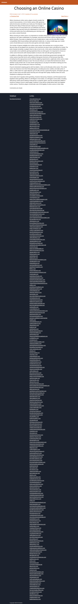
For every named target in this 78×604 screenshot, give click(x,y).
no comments (35, 14)
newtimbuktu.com (35, 124)
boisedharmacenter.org (36, 347)
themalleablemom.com (36, 457)
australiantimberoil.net (36, 208)
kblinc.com (33, 268)
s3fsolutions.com (34, 221)
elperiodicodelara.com (36, 102)
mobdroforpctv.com (35, 363)
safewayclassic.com (35, 139)
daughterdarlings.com (36, 108)
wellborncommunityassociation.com (40, 185)
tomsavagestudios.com (36, 316)
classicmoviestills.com (36, 369)
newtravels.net (34, 133)
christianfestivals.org (35, 482)
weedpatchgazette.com (36, 267)
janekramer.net (34, 466)
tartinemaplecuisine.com (37, 464)
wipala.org (32, 351)
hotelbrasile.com (34, 190)
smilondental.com (35, 290)
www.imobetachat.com (36, 595)
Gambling (27, 14)
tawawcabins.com (35, 252)
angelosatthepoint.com (36, 546)
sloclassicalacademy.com (37, 394)
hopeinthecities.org (35, 360)
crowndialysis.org (34, 309)
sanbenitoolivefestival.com (37, 367)
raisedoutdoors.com (35, 241)
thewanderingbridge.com (37, 455)
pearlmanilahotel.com (36, 164)
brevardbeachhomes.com (37, 223)
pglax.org (32, 500)
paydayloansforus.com (36, 135)
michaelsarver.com (35, 298)
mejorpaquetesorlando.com (37, 281)
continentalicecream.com (37, 405)
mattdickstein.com (35, 597)
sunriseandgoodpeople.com (37, 506)
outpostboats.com (35, 356)
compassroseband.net (36, 564)
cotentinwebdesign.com (36, 201)
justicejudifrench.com (36, 453)
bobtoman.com (34, 168)
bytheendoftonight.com (36, 358)
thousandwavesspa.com (36, 531)
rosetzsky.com (34, 431)
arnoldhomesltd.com (35, 234)
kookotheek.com (34, 177)
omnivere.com (34, 121)
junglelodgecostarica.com (37, 480)
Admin (15, 14)
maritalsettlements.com (36, 493)
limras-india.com (34, 101)
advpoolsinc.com (34, 544)
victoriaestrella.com (35, 530)
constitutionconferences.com (38, 557)
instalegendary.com (35, 146)
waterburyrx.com (34, 542)
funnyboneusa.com (35, 513)
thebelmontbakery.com (36, 137)
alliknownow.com (34, 389)
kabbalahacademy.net (36, 289)
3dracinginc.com (34, 382)
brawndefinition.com (35, 404)
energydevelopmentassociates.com (40, 217)
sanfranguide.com (35, 378)
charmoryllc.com (34, 380)
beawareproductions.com (37, 444)
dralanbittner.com (35, 263)
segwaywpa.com (34, 577)
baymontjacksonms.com (37, 497)
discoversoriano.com (35, 373)
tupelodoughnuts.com (36, 276)
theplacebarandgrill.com (36, 541)
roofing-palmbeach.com (36, 230)
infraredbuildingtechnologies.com (39, 212)
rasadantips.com (34, 122)
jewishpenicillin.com (35, 314)
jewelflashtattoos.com (36, 155)
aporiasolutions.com (35, 575)
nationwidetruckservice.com (38, 524)
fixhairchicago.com (35, 553)
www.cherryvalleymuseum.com (38, 199)
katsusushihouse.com (36, 426)
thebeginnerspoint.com (36, 374)
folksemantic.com (35, 254)
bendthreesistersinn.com (37, 510)
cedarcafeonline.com (35, 115)
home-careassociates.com (37, 342)
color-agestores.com (35, 349)
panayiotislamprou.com (36, 179)
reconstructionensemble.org (38, 517)
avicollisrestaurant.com (36, 537)
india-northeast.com (35, 228)
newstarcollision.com (36, 292)
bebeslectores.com (35, 206)
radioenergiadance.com (36, 175)
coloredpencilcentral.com (37, 236)
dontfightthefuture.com (36, 232)
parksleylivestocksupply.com (38, 345)
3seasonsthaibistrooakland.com (39, 336)
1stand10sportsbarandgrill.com (38, 283)
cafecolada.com (34, 371)
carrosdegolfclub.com (36, 216)
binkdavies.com (34, 409)
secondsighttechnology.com (37, 296)
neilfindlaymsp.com (35, 535)
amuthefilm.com (34, 416)
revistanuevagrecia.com (36, 435)
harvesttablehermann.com (37, 214)
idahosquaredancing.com (37, 250)
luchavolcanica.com (35, 520)
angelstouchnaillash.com (37, 287)
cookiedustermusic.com (36, 515)
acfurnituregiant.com (35, 117)
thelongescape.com (35, 477)
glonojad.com (33, 433)
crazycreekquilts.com (35, 407)
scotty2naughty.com (35, 438)
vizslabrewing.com (35, 261)
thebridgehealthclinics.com (37, 581)
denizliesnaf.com (34, 555)
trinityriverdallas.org (35, 332)
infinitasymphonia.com (36, 422)
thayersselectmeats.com (36, 573)
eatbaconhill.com (34, 128)
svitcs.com (33, 561)
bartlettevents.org (35, 194)
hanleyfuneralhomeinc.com (37, 279)
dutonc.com (33, 475)
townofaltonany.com (35, 499)
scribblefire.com (34, 338)
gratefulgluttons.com (35, 362)
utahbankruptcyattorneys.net (38, 245)
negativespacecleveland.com (38, 502)
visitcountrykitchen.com (36, 484)
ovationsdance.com (35, 323)
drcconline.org (34, 539)
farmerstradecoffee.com (36, 590)
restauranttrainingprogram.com (39, 310)
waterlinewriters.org (35, 583)
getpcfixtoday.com (35, 157)
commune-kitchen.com (36, 415)
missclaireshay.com (35, 99)
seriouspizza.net (34, 562)
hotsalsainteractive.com (36, 111)
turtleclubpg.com (34, 526)
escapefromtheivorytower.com (38, 225)
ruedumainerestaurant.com (37, 429)
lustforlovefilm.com (35, 418)
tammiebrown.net (35, 473)
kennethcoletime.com (36, 458)
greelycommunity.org (36, 427)
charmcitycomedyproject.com (38, 442)
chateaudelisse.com (35, 183)
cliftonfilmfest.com (35, 237)
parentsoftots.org (34, 586)
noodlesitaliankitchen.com (37, 150)
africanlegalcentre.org (36, 424)
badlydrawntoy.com (35, 599)
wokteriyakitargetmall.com (37, 303)
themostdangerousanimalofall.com (39, 385)
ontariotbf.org (33, 144)
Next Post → (64, 16)
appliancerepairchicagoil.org (38, 143)
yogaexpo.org (33, 340)
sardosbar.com (34, 256)
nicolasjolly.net (34, 420)
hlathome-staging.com (36, 301)
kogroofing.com (34, 172)
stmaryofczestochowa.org (37, 451)
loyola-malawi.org (35, 352)
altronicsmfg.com (35, 126)
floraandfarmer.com (35, 219)
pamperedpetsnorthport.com (38, 272)
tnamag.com (33, 570)
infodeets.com (34, 110)
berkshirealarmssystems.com (38, 259)
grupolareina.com (35, 197)
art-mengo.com (34, 469)
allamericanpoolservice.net (37, 312)
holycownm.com (34, 522)
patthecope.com (34, 559)
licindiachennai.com (35, 106)
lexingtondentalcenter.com (37, 305)
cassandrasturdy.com (36, 365)
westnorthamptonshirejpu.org (38, 188)
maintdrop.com (34, 166)
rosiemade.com (34, 274)
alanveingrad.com (35, 488)
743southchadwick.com (36, 227)
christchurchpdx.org (35, 411)
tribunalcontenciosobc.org (37, 393)
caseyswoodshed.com (36, 552)
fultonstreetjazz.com (35, 192)
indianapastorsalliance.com (37, 548)
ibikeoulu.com (34, 447)
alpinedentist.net (34, 174)
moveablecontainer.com (36, 195)
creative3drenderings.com (37, 588)
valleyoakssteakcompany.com (38, 550)
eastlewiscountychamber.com (38, 391)
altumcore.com (34, 566)
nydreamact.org (34, 152)
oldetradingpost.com (35, 203)
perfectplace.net (34, 334)
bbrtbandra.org (34, 159)
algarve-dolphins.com (36, 486)
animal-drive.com (34, 568)
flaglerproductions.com (36, 402)
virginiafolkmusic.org (35, 321)
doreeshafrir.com (34, 440)
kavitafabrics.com (35, 519)
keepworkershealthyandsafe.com (39, 148)
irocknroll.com (34, 247)
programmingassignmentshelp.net (39, 130)
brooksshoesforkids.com (37, 572)
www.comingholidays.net (37, 376)
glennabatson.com (35, 398)
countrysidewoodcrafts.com (37, 141)
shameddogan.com (35, 584)
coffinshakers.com (35, 449)
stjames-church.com (35, 436)
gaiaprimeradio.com (35, 471)
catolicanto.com (34, 329)
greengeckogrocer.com (36, 300)
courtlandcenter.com (35, 533)
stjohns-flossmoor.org (36, 511)
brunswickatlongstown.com (37, 462)
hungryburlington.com (36, 460)
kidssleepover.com (35, 132)
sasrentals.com (34, 294)
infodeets (4, 2)
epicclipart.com (34, 163)
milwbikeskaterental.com (37, 495)
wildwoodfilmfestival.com (37, 186)
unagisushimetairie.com (36, 153)
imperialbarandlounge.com (37, 239)
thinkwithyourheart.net (36, 243)
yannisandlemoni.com (36, 265)
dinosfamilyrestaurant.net (37, 210)
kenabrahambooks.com (36, 413)
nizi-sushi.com (34, 468)
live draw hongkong (15, 99)
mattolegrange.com (35, 478)
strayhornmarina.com (36, 400)
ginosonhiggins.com (35, 489)
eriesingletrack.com (35, 270)
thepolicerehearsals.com (36, 387)
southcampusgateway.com (37, 181)
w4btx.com (33, 285)
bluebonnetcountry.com (36, 161)
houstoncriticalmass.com (37, 384)
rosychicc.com (34, 354)
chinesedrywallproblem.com (38, 508)
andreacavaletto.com (35, 343)
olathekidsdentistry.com (36, 278)
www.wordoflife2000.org (36, 248)
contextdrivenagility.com (36, 446)
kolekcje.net (33, 327)
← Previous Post (14, 16)
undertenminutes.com (36, 119)
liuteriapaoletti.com (35, 504)
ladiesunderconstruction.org (38, 205)
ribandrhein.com (34, 325)
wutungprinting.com (35, 491)
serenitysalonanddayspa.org (38, 113)
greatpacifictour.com (35, 528)
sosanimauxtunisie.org (36, 170)
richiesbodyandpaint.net (36, 104)
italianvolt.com (34, 258)
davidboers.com (34, 594)
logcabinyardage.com (36, 592)
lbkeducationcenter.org (36, 331)
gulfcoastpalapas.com (36, 579)
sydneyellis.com (34, 307)
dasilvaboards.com (35, 396)
